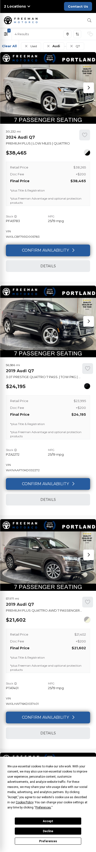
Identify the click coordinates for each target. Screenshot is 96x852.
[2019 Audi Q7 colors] (87, 386)
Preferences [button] (43, 807)
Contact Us (78, 6)
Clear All (9, 46)
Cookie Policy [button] (24, 802)
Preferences (48, 841)
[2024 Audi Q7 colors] (87, 153)
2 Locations (15, 6)
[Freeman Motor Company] (21, 20)
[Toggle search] (89, 20)
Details (48, 266)
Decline (48, 831)
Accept (48, 821)
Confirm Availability (45, 250)
